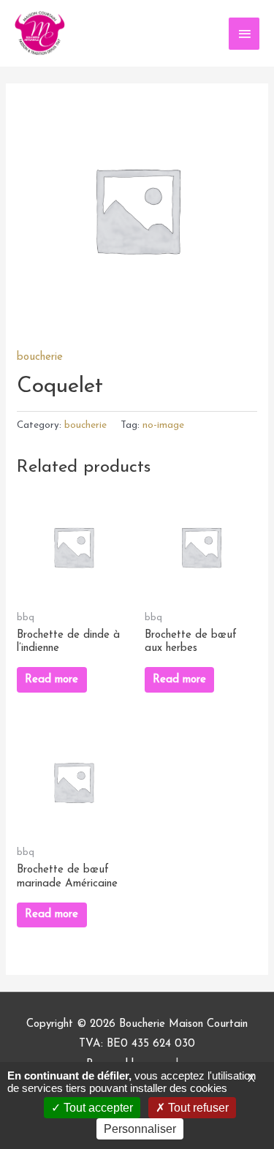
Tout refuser (197, 1107)
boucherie (40, 357)
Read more (51, 679)
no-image (163, 425)
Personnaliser (140, 1129)
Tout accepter (97, 1107)
